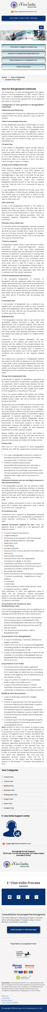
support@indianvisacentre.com (25, 11)
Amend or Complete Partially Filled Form (23, 54)
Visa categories (18, 77)
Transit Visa (8, 777)
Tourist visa (8, 781)
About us (5, 996)
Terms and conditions (10, 1002)
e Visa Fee (5, 998)
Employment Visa (10, 795)
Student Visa (9, 808)
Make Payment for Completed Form (23, 60)
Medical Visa (9, 786)
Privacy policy (7, 1000)
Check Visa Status (23, 67)
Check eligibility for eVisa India (23, 930)
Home (4, 77)
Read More (23, 922)
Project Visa (8, 799)
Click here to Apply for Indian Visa (23, 47)
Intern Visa (8, 804)
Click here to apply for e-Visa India (23, 18)
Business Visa (9, 790)
